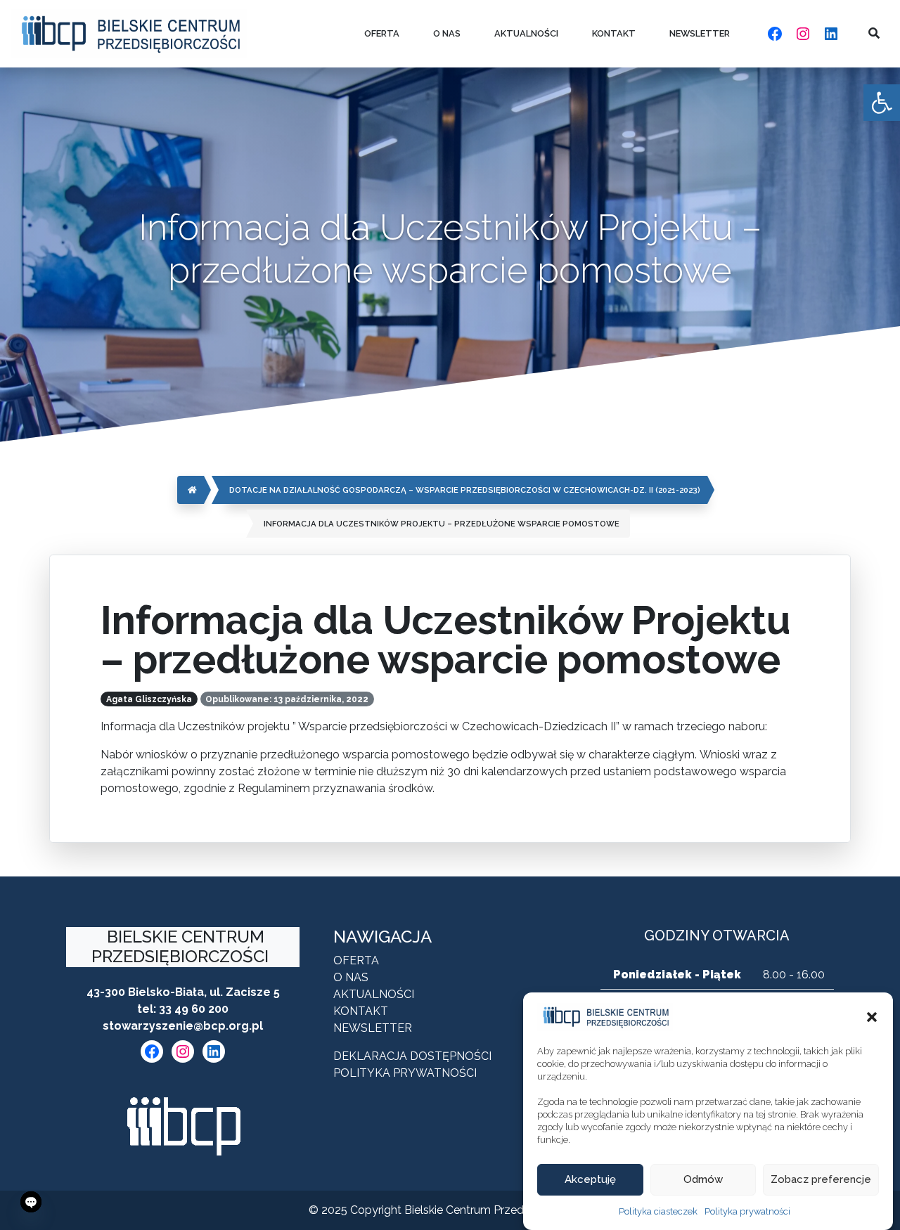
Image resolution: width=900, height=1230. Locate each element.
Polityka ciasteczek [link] (658, 1211)
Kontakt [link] (614, 33)
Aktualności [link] (526, 33)
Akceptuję (590, 1180)
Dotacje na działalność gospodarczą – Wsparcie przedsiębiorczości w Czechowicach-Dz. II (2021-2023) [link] (464, 490)
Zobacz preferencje (821, 1180)
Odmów (703, 1180)
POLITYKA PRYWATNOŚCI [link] (405, 1073)
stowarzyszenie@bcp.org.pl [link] (183, 1025)
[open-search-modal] (874, 33)
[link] (881, 102)
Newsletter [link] (699, 33)
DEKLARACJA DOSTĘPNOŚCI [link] (412, 1056)
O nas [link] (447, 33)
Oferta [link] (381, 33)
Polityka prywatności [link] (747, 1211)
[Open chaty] (30, 1201)
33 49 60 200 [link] (194, 1009)
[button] (872, 1017)
